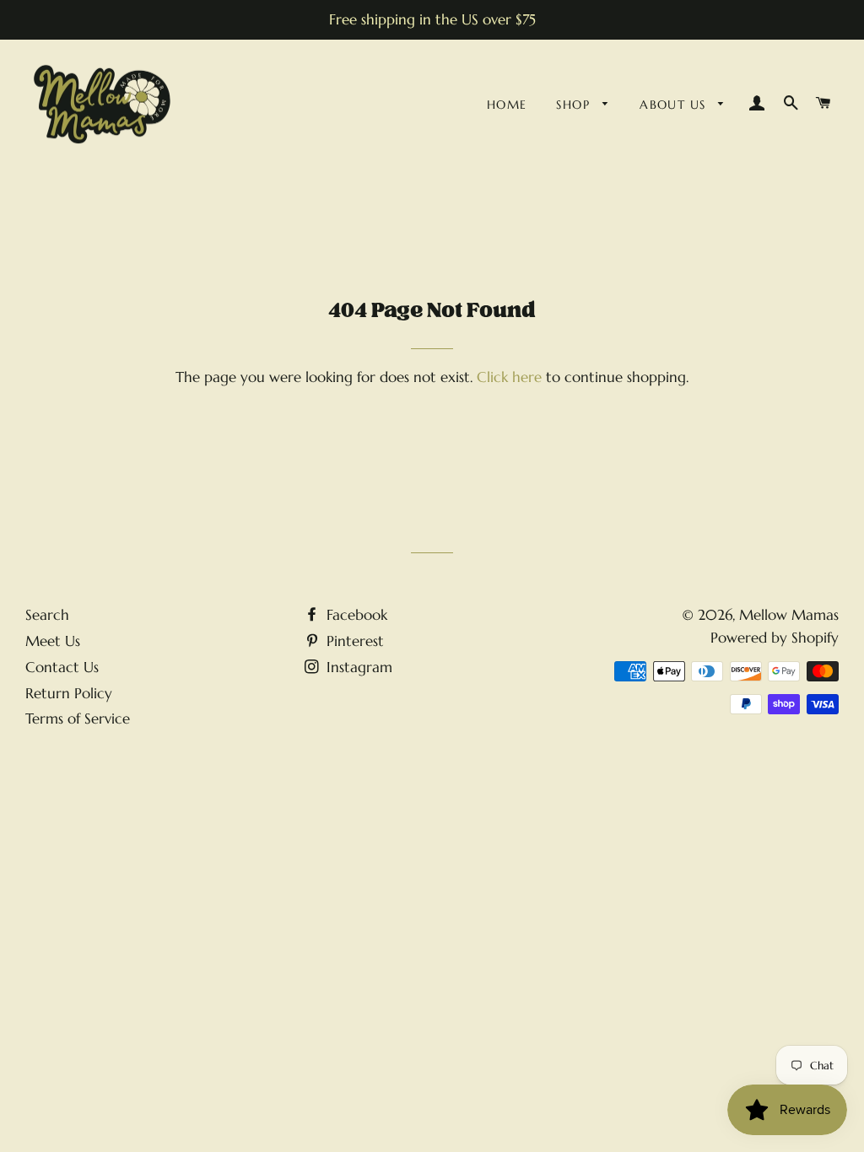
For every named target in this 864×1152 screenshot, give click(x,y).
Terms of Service (77, 718)
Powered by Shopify (774, 637)
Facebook (354, 615)
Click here (509, 377)
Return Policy (68, 693)
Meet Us (52, 641)
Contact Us (62, 667)
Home (507, 104)
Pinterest (353, 641)
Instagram (357, 667)
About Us (675, 104)
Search (47, 615)
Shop (575, 104)
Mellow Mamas (789, 615)
